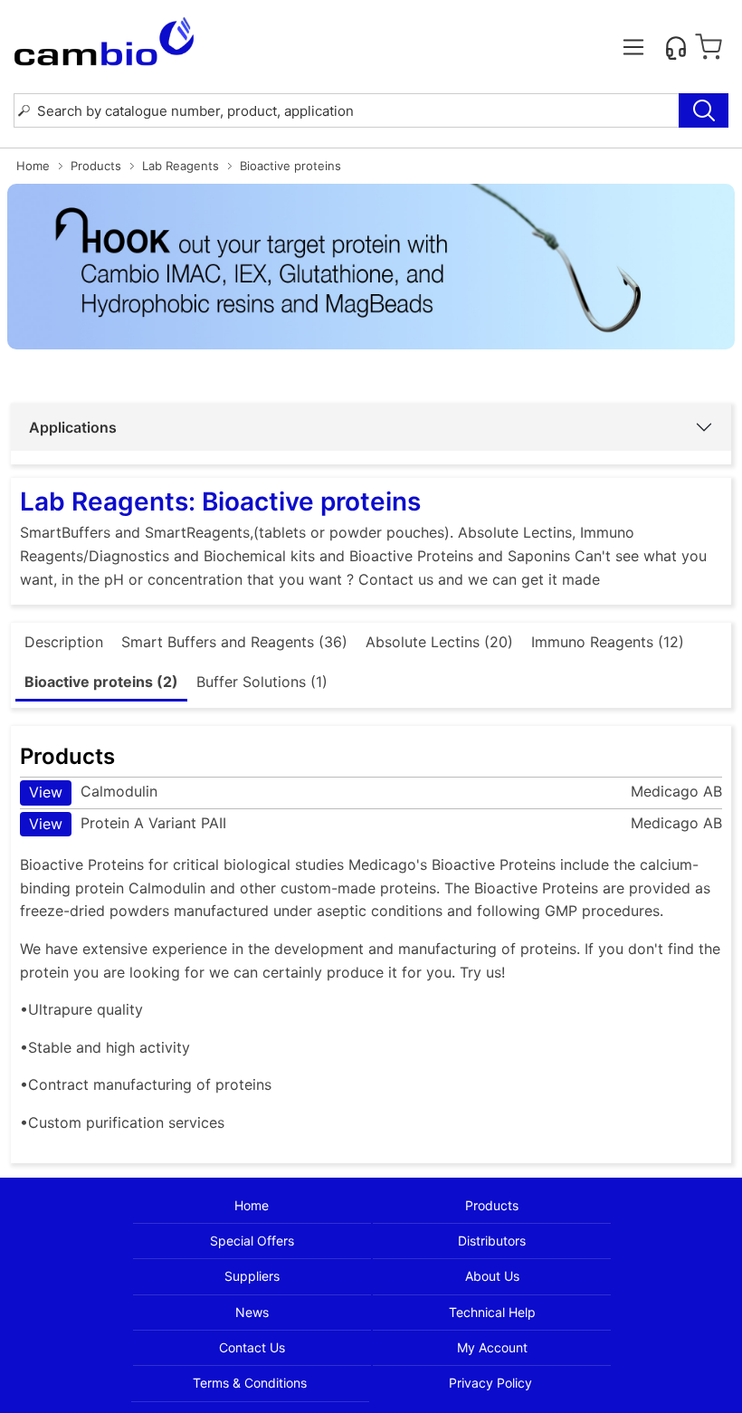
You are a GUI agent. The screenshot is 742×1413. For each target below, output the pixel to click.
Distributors (492, 1240)
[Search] (703, 110)
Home (33, 165)
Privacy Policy (490, 1382)
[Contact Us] (676, 47)
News (252, 1312)
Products (96, 165)
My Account (492, 1347)
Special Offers (252, 1240)
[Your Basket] (708, 47)
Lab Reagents (180, 165)
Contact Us (252, 1347)
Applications (73, 427)
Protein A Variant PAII (127, 823)
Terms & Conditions (250, 1382)
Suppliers (252, 1276)
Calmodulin (93, 791)
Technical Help (492, 1312)
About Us (492, 1276)
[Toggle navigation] (633, 47)
